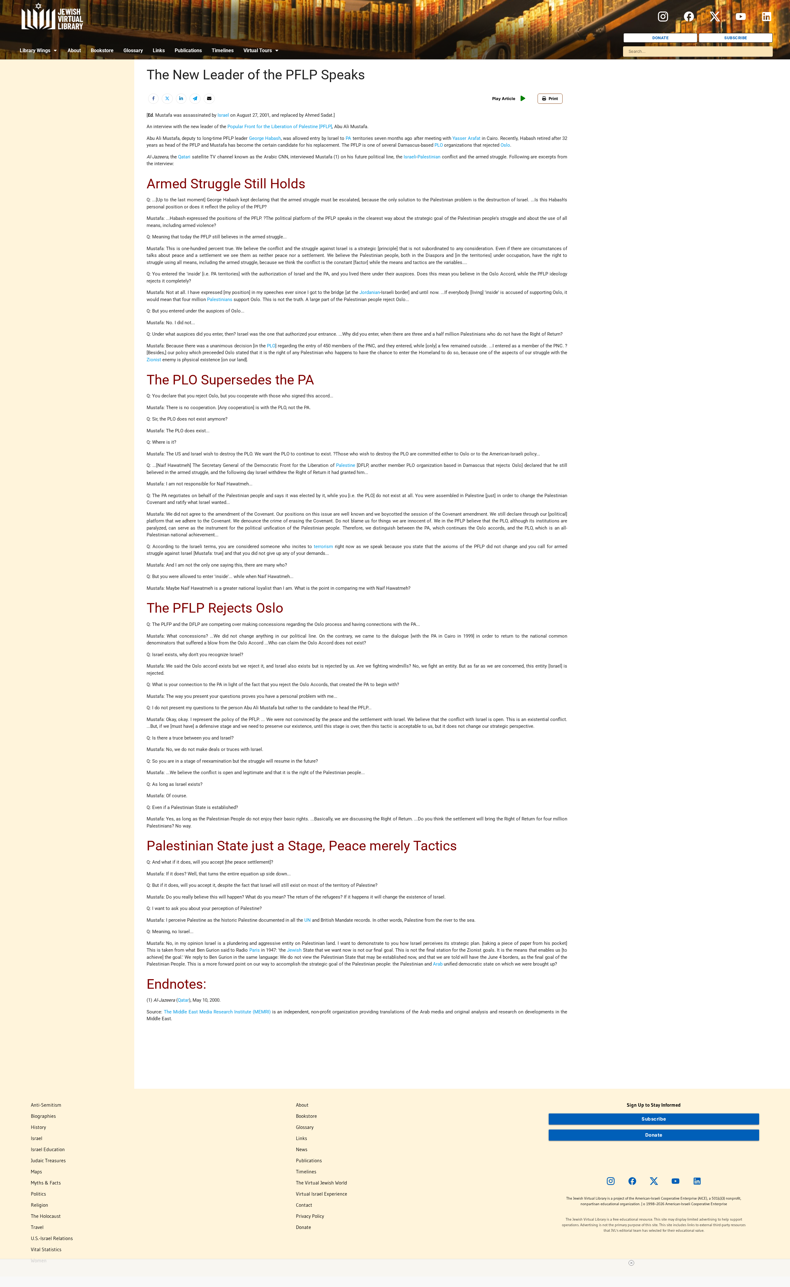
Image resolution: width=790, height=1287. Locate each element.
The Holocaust (46, 1216)
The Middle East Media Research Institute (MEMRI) (217, 1012)
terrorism (323, 546)
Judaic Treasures (48, 1160)
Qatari (184, 157)
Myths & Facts (46, 1183)
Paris (254, 950)
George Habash (265, 138)
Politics (38, 1194)
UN (307, 920)
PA (348, 138)
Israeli (410, 157)
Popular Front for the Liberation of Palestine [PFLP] (279, 126)
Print (553, 98)
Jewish (294, 950)
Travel (37, 1227)
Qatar (183, 1000)
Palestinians (219, 299)
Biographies (43, 1116)
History (38, 1127)
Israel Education (48, 1149)
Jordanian (370, 292)
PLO (438, 145)
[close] (631, 1263)
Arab (438, 964)
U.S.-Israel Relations (52, 1238)
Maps (36, 1171)
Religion (39, 1205)
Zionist (154, 360)
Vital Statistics (46, 1249)
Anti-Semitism (46, 1105)
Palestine (345, 465)
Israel (223, 115)
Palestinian (429, 157)
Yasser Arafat (466, 138)
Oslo (505, 145)
